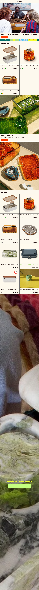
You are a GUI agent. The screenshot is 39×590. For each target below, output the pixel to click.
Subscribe (27, 486)
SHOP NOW (4, 37)
